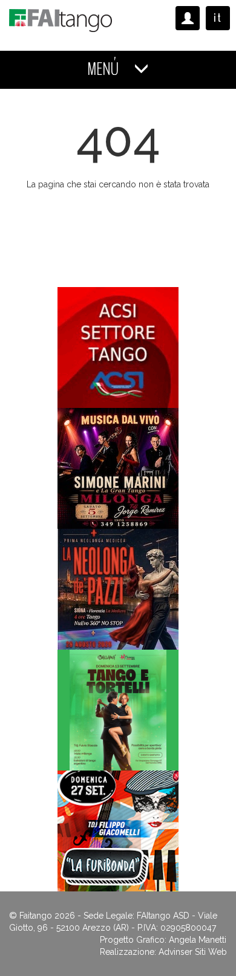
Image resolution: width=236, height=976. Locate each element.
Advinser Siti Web (193, 952)
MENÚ (104, 69)
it (218, 18)
